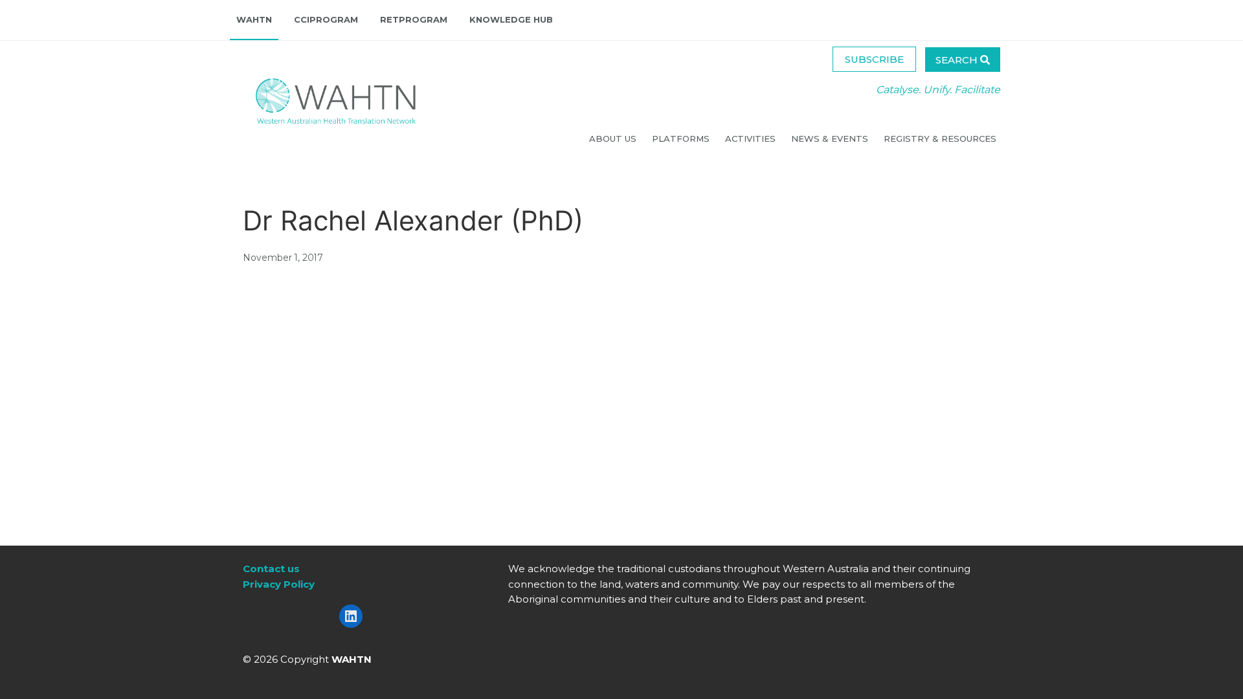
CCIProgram (326, 19)
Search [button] (957, 60)
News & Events (831, 138)
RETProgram (413, 19)
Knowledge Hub (511, 19)
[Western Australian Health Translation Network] (323, 97)
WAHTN (254, 19)
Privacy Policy (279, 584)
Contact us (271, 568)
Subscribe (874, 59)
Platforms (682, 138)
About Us (614, 138)
